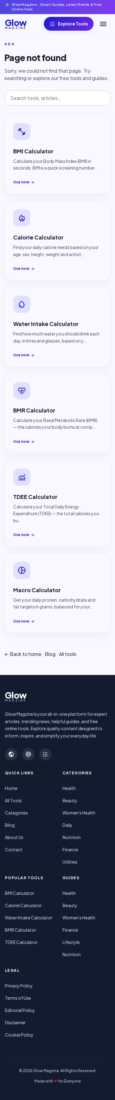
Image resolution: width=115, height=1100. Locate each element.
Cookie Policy (19, 1034)
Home (11, 788)
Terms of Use (18, 998)
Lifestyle (71, 942)
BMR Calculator (20, 930)
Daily (67, 825)
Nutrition (72, 837)
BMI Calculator (19, 893)
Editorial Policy (20, 1010)
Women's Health (79, 812)
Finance (70, 849)
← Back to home (22, 654)
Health (69, 788)
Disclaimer (15, 1022)
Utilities (70, 861)
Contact (13, 849)
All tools (67, 654)
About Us (14, 837)
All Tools (13, 800)
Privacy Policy (19, 985)
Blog (50, 654)
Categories (16, 812)
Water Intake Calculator (28, 917)
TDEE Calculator (21, 942)
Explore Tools (68, 24)
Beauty (70, 800)
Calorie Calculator (23, 905)
